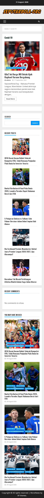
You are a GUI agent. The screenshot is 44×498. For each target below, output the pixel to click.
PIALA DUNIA (29, 346)
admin (8, 80)
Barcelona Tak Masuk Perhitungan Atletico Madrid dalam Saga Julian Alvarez (21, 280)
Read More (10, 99)
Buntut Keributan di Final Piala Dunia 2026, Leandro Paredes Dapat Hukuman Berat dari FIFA (20, 191)
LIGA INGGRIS (21, 68)
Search (8, 117)
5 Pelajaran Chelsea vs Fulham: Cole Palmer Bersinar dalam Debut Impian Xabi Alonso (20, 221)
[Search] (39, 21)
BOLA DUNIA (20, 343)
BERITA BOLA (11, 68)
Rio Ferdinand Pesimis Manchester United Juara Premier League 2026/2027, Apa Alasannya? (20, 252)
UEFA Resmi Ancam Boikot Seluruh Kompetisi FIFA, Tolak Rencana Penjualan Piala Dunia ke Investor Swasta (20, 161)
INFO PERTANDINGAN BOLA (15, 346)
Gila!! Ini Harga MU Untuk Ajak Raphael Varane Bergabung (22, 56)
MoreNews (35, 493)
